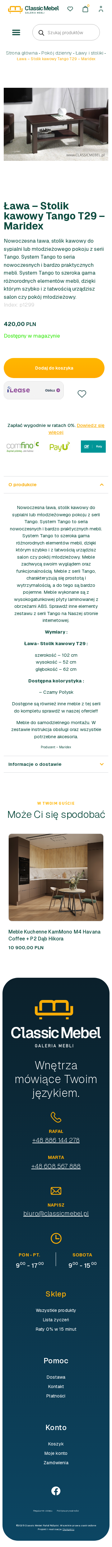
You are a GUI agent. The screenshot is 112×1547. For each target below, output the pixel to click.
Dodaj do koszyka (54, 368)
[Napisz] (56, 1191)
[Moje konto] (101, 9)
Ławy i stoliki (89, 53)
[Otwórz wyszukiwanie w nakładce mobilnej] (66, 32)
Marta (56, 1157)
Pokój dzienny (56, 53)
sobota (82, 1255)
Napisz (56, 1205)
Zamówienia (56, 1462)
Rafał (56, 1131)
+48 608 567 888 (56, 1166)
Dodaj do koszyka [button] (88, 877)
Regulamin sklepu (42, 1510)
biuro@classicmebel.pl (56, 1213)
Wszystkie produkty (56, 1310)
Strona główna (22, 53)
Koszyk (56, 1444)
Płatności (55, 1396)
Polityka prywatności (68, 1510)
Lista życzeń (56, 1320)
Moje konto (56, 1453)
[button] (16, 32)
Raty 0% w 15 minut (56, 1329)
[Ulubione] (70, 9)
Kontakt (56, 1386)
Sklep (55, 1294)
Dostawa (56, 1377)
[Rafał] (56, 1117)
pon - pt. (29, 1255)
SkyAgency (68, 1529)
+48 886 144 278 (56, 1140)
